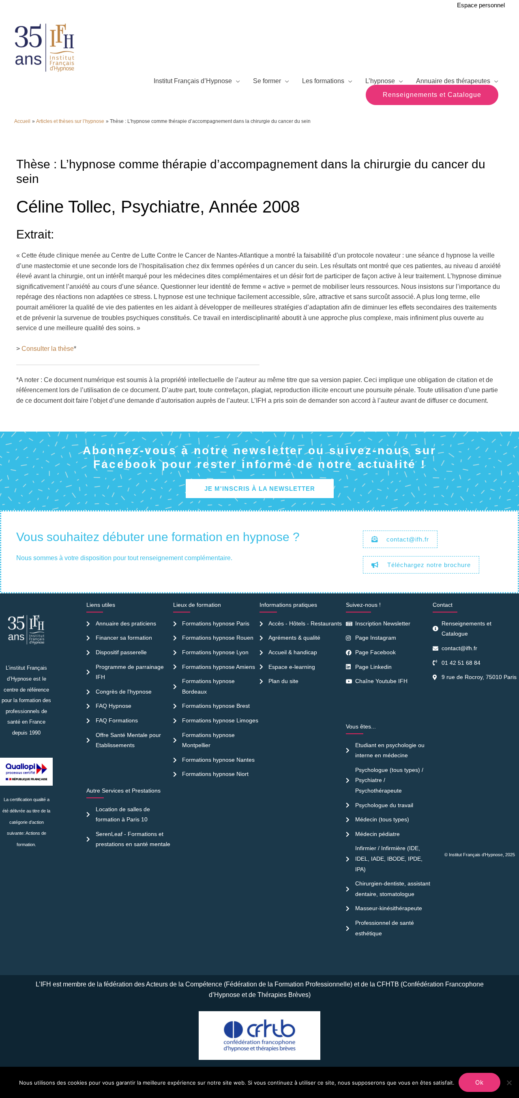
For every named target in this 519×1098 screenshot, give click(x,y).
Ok (479, 1082)
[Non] (509, 1083)
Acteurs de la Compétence (184, 984)
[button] (432, 95)
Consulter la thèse (47, 348)
